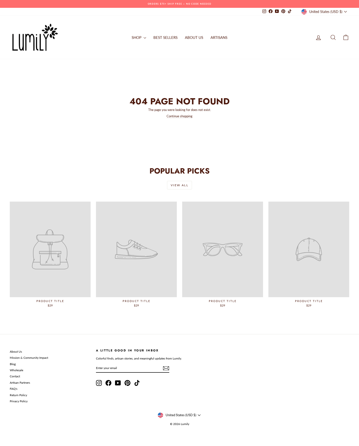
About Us (16, 351)
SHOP (137, 37)
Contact (15, 376)
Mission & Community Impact (29, 357)
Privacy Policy (19, 401)
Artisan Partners (20, 382)
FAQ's (13, 389)
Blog (13, 364)
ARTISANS (219, 37)
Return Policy (18, 395)
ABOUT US (194, 37)
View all (179, 185)
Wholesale (16, 370)
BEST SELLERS (165, 37)
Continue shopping (179, 116)
